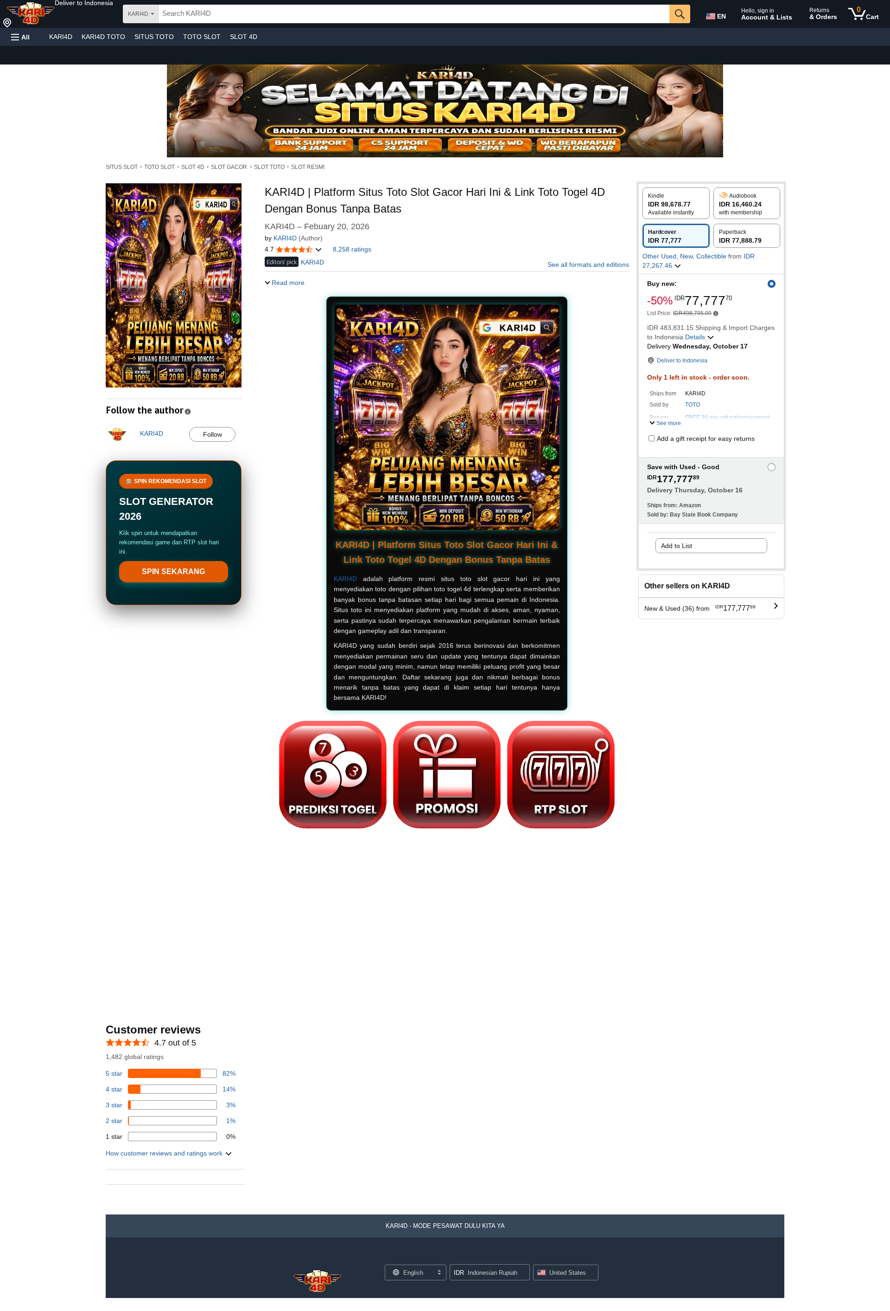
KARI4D (60, 36)
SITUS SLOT (122, 167)
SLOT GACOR (229, 167)
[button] (84, 3)
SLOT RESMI (307, 167)
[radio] (676, 203)
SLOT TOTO (269, 167)
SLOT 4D (243, 36)
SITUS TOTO (154, 36)
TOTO (692, 404)
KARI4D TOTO (103, 36)
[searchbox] (414, 14)
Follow (212, 434)
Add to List (676, 545)
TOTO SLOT (202, 36)
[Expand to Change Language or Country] (439, 1273)
